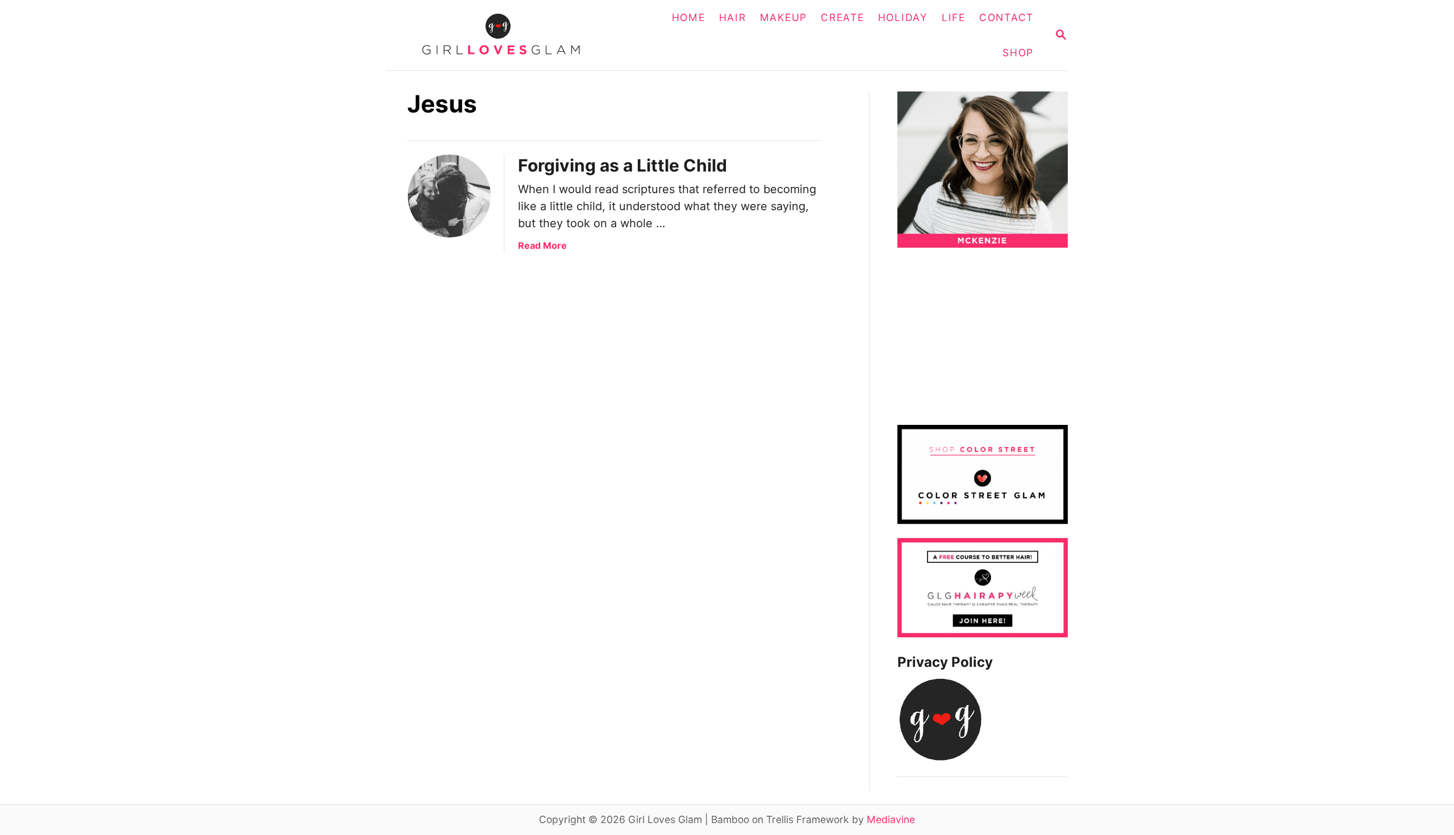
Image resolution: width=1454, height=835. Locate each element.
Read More (542, 245)
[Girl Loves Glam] (507, 35)
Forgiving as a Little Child (622, 165)
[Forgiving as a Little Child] (449, 196)
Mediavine (891, 819)
